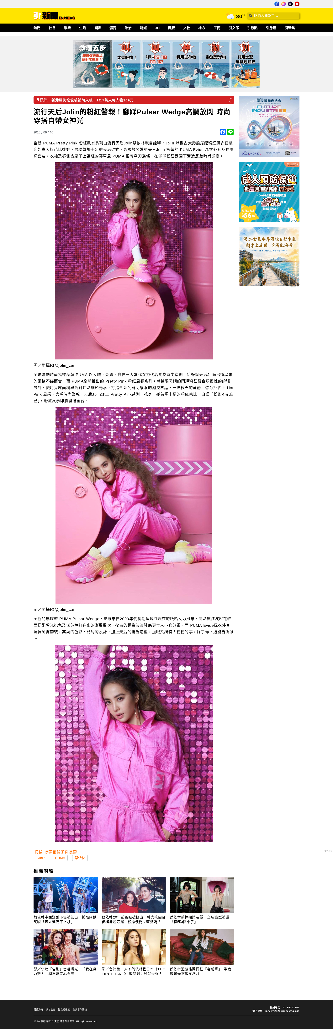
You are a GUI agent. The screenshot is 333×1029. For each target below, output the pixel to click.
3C (157, 28)
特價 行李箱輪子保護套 (56, 852)
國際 (97, 28)
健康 (171, 28)
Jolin (41, 858)
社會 (52, 28)
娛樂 (67, 28)
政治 (128, 28)
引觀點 (252, 28)
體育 (112, 28)
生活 (82, 28)
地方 (201, 28)
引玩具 (290, 28)
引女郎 (234, 28)
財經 (143, 28)
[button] (231, 97)
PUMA (60, 858)
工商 (217, 28)
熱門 (37, 28)
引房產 (271, 28)
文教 (186, 28)
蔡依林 (80, 858)
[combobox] (273, 16)
